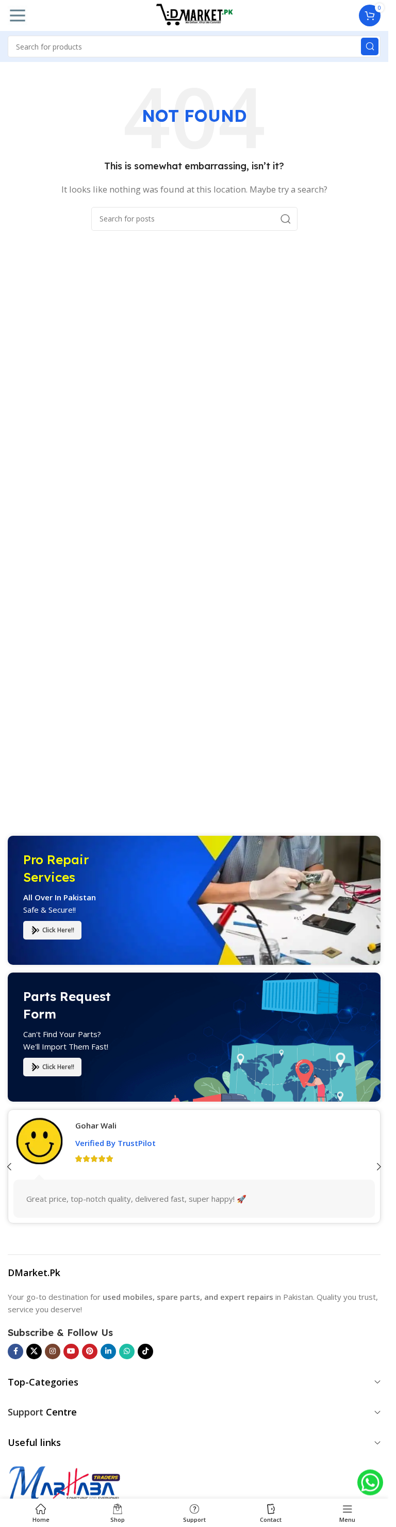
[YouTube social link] (71, 1351)
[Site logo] (194, 14)
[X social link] (34, 1351)
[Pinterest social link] (89, 1351)
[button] (379, 1166)
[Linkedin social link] (108, 1351)
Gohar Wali (96, 1125)
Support (25, 1412)
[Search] (369, 46)
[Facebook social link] (15, 1351)
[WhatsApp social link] (127, 1351)
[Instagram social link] (52, 1351)
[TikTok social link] (145, 1351)
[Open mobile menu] (17, 15)
